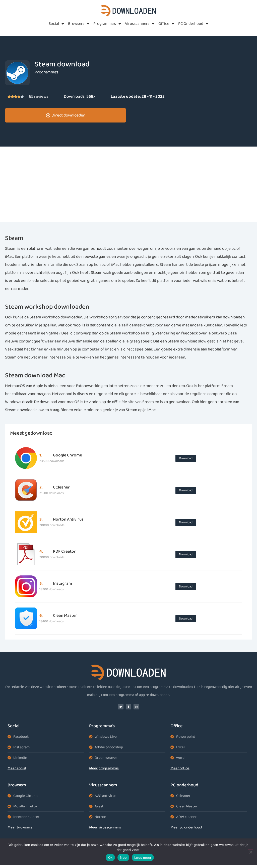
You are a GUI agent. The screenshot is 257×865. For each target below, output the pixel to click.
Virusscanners (137, 24)
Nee (123, 857)
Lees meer (142, 857)
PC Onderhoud (190, 24)
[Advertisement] (128, 184)
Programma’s (104, 24)
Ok (110, 857)
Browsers (76, 24)
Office (163, 24)
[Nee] (250, 851)
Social (54, 24)
